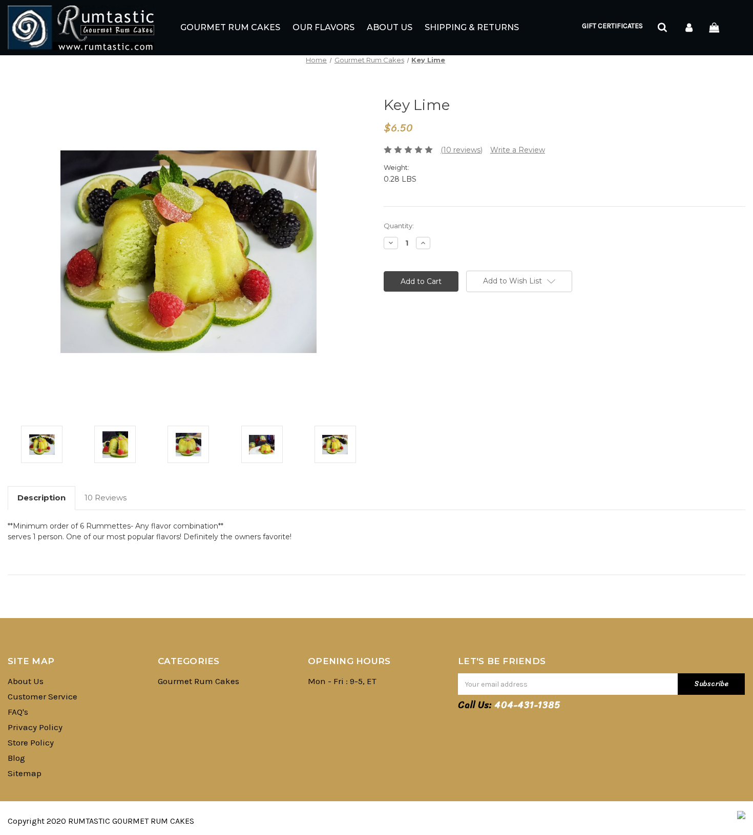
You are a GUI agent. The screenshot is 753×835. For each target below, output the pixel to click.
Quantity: (399, 226)
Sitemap (24, 773)
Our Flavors (323, 27)
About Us (389, 27)
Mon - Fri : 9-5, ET (342, 681)
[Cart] (715, 27)
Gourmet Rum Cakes (230, 27)
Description (41, 497)
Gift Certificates (612, 25)
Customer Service (42, 696)
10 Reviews (106, 497)
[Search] (661, 27)
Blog (16, 758)
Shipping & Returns (472, 27)
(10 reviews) (462, 150)
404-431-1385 (527, 705)
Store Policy (31, 742)
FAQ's (18, 712)
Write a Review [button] (517, 150)
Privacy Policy (35, 727)
